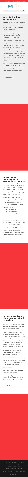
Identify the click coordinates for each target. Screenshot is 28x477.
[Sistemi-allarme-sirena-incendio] (14, 126)
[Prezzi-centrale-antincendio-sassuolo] (14, 164)
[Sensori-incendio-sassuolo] (14, 265)
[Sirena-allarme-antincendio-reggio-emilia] (14, 303)
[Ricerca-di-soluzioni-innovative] (14, 435)
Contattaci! (8, 77)
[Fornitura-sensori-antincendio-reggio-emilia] (14, 416)
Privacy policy (14, 474)
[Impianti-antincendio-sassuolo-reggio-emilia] (14, 97)
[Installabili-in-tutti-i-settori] (14, 454)
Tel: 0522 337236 (12, 467)
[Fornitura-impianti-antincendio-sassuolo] (14, 145)
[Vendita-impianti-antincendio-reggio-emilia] (14, 284)
